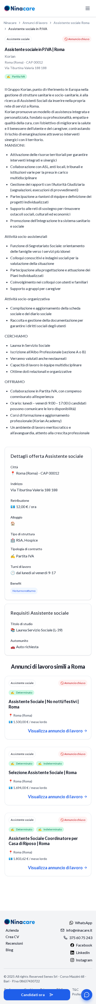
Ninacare (10, 23)
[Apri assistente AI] (86, 994)
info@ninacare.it (79, 930)
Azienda (12, 930)
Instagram (84, 960)
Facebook (84, 945)
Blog (9, 949)
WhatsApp (83, 922)
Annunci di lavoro (35, 23)
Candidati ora (33, 994)
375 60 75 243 (80, 937)
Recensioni (14, 943)
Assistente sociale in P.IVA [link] (27, 29)
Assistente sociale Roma (71, 23)
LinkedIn (83, 952)
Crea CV (12, 936)
